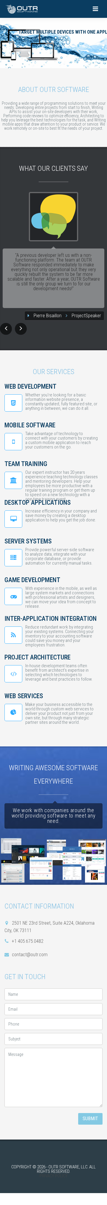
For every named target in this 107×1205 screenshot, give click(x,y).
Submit (90, 1118)
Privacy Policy (53, 1176)
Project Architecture (37, 657)
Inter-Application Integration (50, 618)
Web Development (30, 386)
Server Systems (28, 541)
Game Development (32, 580)
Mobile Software (29, 425)
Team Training (25, 464)
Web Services (23, 696)
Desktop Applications (37, 502)
